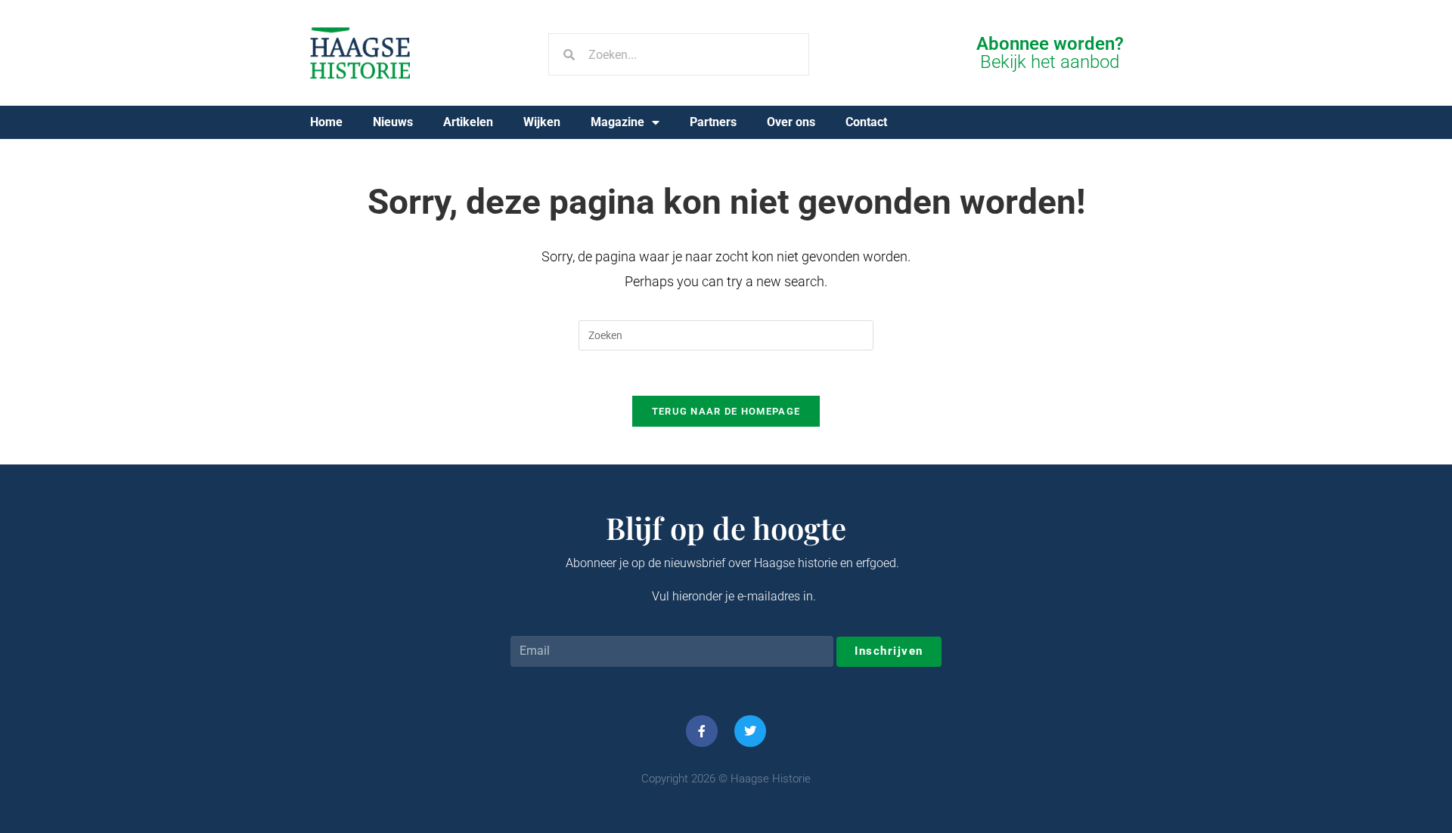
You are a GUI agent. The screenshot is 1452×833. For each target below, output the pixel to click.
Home (326, 122)
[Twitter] (750, 731)
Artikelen (468, 122)
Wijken (541, 122)
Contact (866, 122)
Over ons (791, 122)
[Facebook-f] (702, 731)
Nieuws (393, 122)
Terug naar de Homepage (726, 411)
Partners (713, 122)
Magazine (617, 122)
